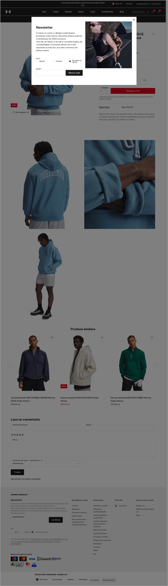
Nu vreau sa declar (77, 61)
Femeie (59, 61)
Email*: (38, 69)
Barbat (42, 61)
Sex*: (38, 58)
